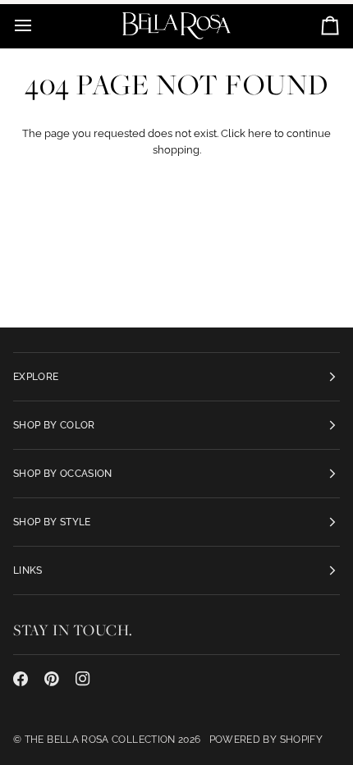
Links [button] (28, 570)
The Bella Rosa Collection (100, 739)
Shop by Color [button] (54, 425)
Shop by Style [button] (52, 522)
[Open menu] (37, 26)
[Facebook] (20, 678)
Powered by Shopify (266, 739)
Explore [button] (36, 376)
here (260, 133)
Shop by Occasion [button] (62, 473)
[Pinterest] (51, 678)
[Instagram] (83, 678)
